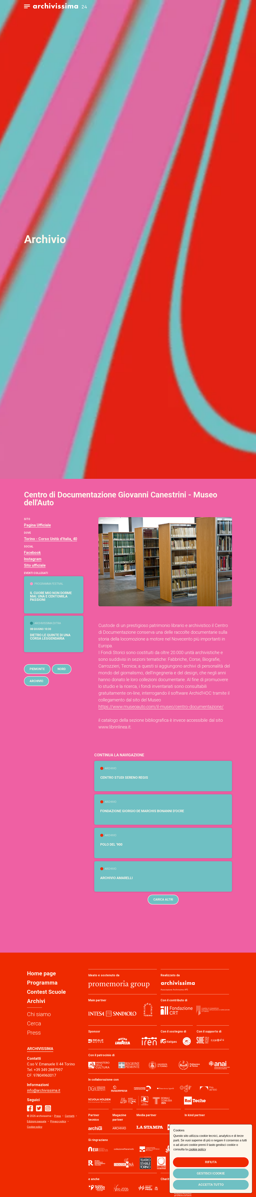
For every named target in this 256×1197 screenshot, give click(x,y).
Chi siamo (39, 1014)
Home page (41, 973)
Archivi (36, 1001)
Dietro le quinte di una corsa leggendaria (50, 636)
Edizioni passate (36, 1121)
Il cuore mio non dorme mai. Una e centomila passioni (51, 596)
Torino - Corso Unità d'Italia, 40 (50, 539)
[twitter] (39, 1108)
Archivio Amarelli (116, 878)
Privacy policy (58, 1121)
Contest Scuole (46, 992)
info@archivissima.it (43, 1090)
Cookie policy (34, 1126)
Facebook (32, 552)
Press (34, 1032)
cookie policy (197, 1149)
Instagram (32, 559)
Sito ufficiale (35, 565)
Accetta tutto (211, 1184)
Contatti (69, 1115)
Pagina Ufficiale (37, 525)
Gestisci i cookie (211, 1173)
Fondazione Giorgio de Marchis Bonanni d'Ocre (142, 811)
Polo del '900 (111, 844)
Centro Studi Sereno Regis (124, 777)
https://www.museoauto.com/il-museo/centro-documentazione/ (161, 706)
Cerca (34, 1023)
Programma (42, 982)
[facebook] (30, 1108)
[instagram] (48, 1108)
